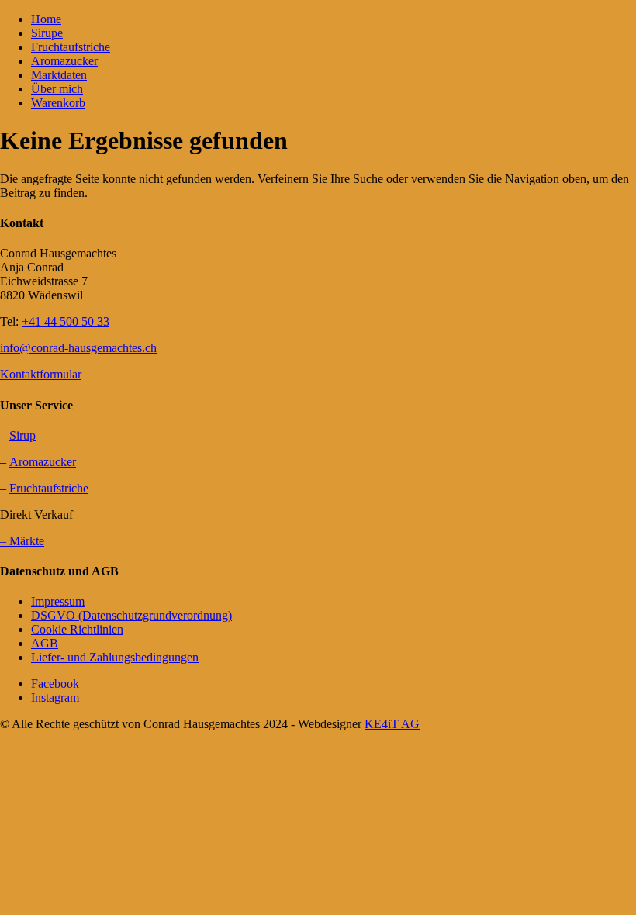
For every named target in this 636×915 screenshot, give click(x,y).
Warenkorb (58, 102)
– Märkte (22, 540)
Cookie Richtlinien (77, 629)
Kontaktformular (40, 374)
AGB (44, 643)
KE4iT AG (392, 723)
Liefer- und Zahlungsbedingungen (115, 657)
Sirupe (47, 33)
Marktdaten (59, 74)
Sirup (22, 435)
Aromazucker (64, 60)
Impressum (58, 601)
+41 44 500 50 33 (65, 321)
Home (46, 19)
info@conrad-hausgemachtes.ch (78, 347)
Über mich (57, 88)
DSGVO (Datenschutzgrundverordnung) (131, 615)
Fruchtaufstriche (70, 47)
